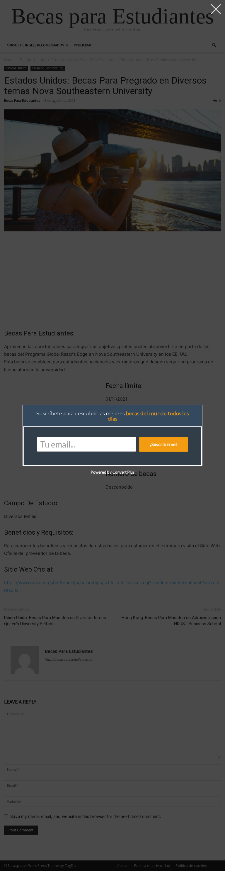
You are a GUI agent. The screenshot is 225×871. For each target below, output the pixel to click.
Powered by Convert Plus (112, 472)
